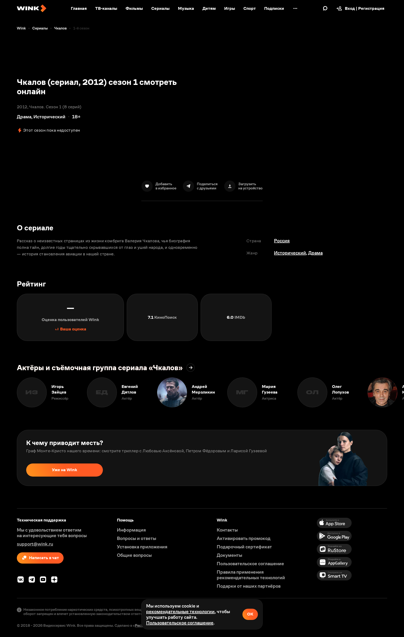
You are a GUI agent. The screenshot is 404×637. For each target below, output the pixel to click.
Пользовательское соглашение (179, 622)
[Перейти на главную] (31, 8)
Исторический (290, 252)
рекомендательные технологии (180, 611)
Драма (315, 252)
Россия (282, 240)
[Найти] (325, 8)
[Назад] (8, 392)
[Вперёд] (395, 392)
